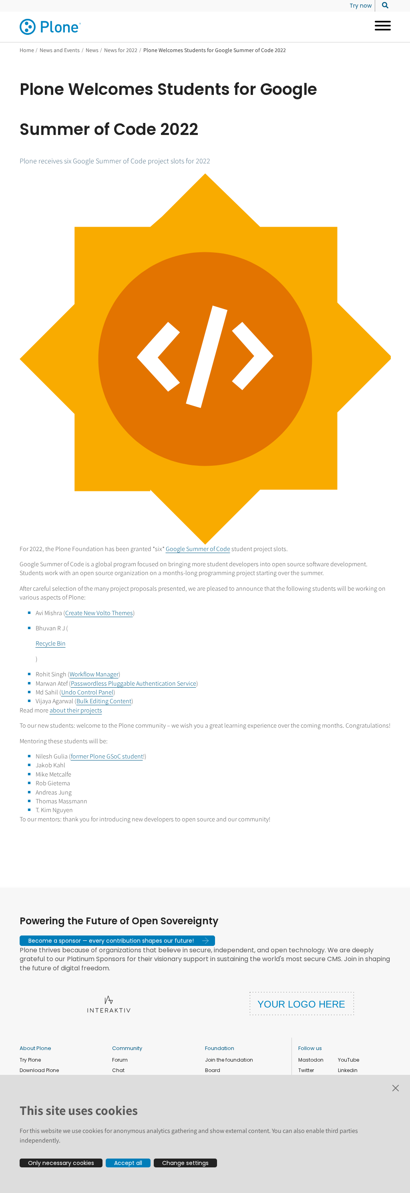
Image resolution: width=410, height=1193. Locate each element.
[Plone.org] (51, 27)
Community (127, 1048)
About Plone (35, 1048)
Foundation (219, 1048)
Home (27, 50)
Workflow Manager (94, 674)
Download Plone (39, 1070)
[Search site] (383, 5)
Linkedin (348, 1070)
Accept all (128, 1163)
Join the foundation (229, 1059)
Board (212, 1070)
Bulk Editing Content (103, 701)
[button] (117, 940)
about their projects (76, 710)
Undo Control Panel (87, 692)
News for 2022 (120, 50)
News (92, 50)
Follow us (310, 1048)
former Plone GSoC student (107, 756)
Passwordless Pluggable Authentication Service (133, 683)
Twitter (306, 1070)
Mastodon (311, 1059)
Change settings (185, 1163)
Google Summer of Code (198, 549)
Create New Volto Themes (99, 613)
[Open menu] (380, 27)
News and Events (60, 50)
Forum (120, 1059)
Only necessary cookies (61, 1163)
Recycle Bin (51, 643)
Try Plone (30, 1059)
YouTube (348, 1059)
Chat (118, 1070)
